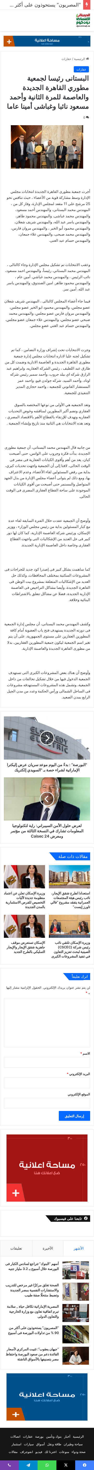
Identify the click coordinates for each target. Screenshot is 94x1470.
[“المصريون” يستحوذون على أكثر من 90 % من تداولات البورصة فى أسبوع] (75, 1334)
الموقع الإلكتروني (79, 1094)
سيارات (29, 1444)
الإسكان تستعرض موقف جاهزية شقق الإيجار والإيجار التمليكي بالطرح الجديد (26, 947)
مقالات (13, 1452)
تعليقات (16, 1248)
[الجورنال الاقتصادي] (83, 20)
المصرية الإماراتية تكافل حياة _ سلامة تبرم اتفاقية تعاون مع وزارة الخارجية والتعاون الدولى (33, 1311)
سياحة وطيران (73, 1444)
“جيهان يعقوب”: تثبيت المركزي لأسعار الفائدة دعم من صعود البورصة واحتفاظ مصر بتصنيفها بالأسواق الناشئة (32, 1354)
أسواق (40, 1444)
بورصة (39, 1436)
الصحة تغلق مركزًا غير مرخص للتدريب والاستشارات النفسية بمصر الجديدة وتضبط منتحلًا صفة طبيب (32, 1290)
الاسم (85, 1053)
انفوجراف (26, 1452)
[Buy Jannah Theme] (47, 41)
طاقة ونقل (54, 1444)
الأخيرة (48, 1248)
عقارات (66, 59)
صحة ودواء (79, 1452)
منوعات (64, 1452)
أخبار (67, 1436)
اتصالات (15, 1436)
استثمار (16, 1444)
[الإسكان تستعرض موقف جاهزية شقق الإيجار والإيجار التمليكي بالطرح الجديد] (24, 926)
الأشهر (79, 1248)
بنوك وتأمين (54, 1436)
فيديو (38, 1452)
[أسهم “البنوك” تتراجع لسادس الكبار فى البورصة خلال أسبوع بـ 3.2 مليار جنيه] (75, 1270)
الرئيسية (80, 59)
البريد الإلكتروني (78, 1074)
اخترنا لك (51, 1452)
